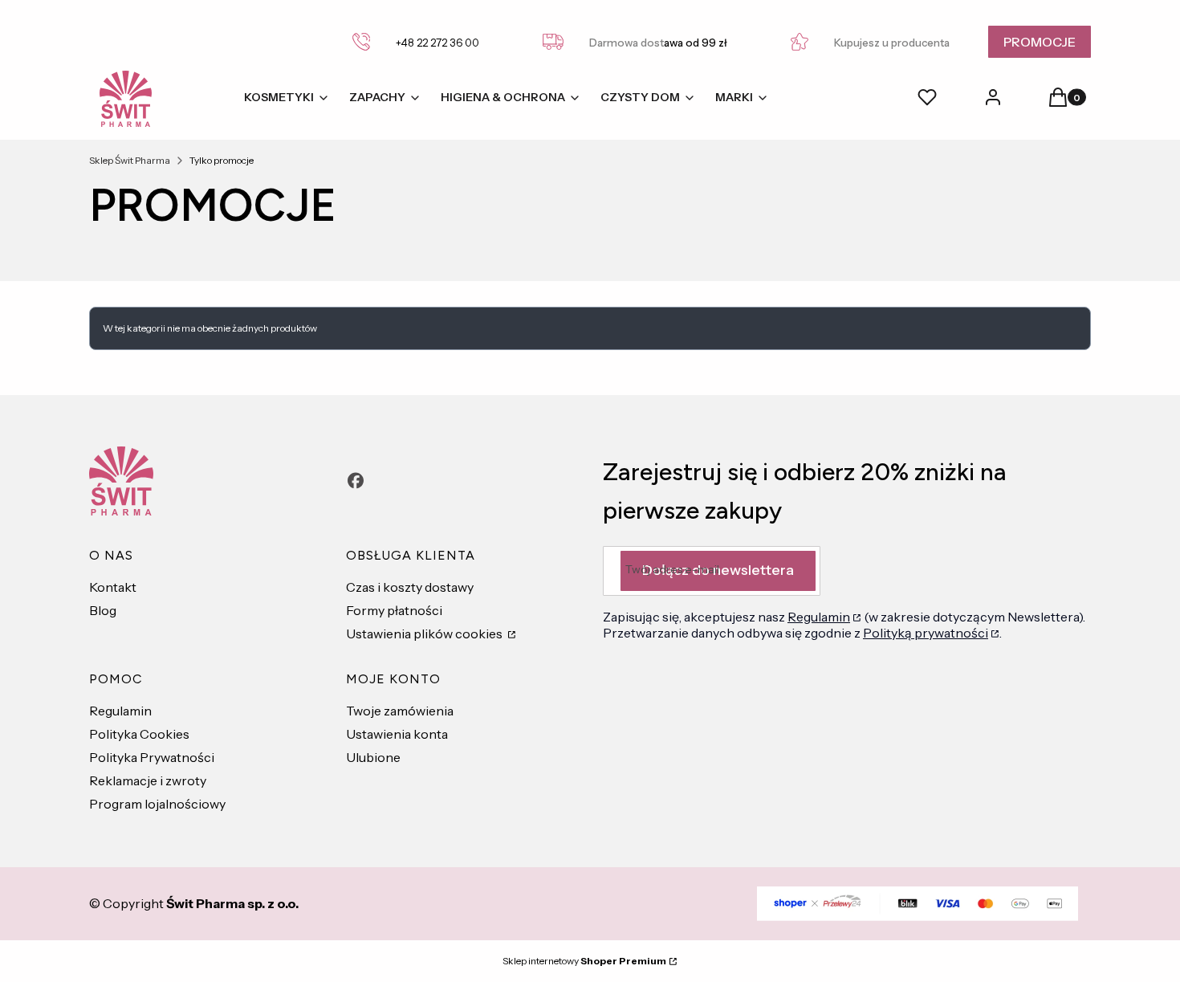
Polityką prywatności (925, 633)
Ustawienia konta (397, 734)
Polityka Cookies (139, 734)
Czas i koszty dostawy (410, 587)
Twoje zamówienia (400, 711)
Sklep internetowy (584, 961)
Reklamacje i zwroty (147, 780)
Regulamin (120, 711)
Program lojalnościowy (157, 804)
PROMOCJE (1039, 42)
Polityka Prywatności (151, 757)
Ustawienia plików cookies (425, 633)
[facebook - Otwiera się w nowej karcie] (355, 481)
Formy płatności (394, 610)
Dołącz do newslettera (718, 570)
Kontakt (112, 587)
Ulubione (373, 757)
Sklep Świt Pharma (129, 160)
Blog (102, 610)
